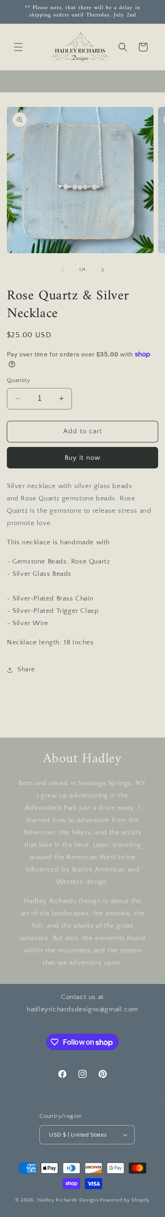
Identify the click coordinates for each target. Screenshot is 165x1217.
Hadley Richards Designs (68, 1200)
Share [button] (26, 669)
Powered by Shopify (125, 1200)
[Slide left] (62, 270)
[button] (18, 47)
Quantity (18, 380)
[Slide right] (103, 270)
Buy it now (82, 458)
